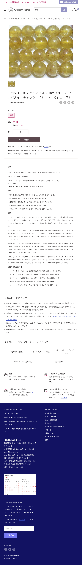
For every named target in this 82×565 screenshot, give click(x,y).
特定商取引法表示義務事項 (54, 426)
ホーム (6, 19)
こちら (46, 146)
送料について (20, 125)
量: (9, 132)
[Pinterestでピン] (64, 102)
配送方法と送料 (50, 413)
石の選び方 (59, 362)
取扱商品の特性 (17, 352)
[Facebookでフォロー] (5, 549)
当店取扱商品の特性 (52, 436)
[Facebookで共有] (60, 102)
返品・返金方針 (50, 417)
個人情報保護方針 (51, 420)
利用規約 (48, 423)
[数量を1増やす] (26, 132)
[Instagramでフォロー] (13, 549)
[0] (76, 9)
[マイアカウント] (72, 10)
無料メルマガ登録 (70, 2)
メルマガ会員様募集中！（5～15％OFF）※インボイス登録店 (25, 2)
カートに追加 (24, 140)
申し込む (10, 535)
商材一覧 (48, 430)
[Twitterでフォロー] (9, 549)
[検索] (64, 9)
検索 (46, 440)
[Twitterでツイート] (68, 102)
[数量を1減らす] (15, 132)
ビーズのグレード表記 (41, 352)
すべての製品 (15, 19)
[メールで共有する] (72, 102)
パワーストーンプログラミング (65, 351)
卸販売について (50, 433)
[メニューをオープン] (5, 10)
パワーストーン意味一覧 (22, 362)
